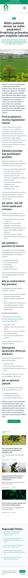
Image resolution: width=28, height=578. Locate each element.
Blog (14, 18)
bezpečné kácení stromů (12, 39)
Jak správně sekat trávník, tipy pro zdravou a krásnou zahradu (12, 558)
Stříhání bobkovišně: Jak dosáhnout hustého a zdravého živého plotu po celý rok (14, 552)
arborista (4, 39)
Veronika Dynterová (5, 459)
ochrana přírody (9, 42)
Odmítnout (23, 573)
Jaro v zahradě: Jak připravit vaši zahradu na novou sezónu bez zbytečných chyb (12, 450)
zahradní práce (19, 44)
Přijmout (22, 571)
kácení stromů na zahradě (12, 41)
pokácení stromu (17, 42)
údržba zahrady (12, 44)
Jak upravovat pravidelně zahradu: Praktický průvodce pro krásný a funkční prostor (12, 477)
